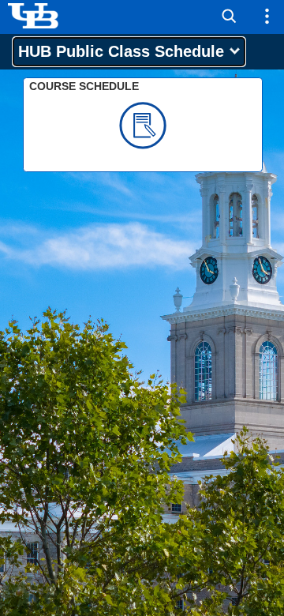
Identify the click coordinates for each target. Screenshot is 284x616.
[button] (229, 16)
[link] (143, 124)
